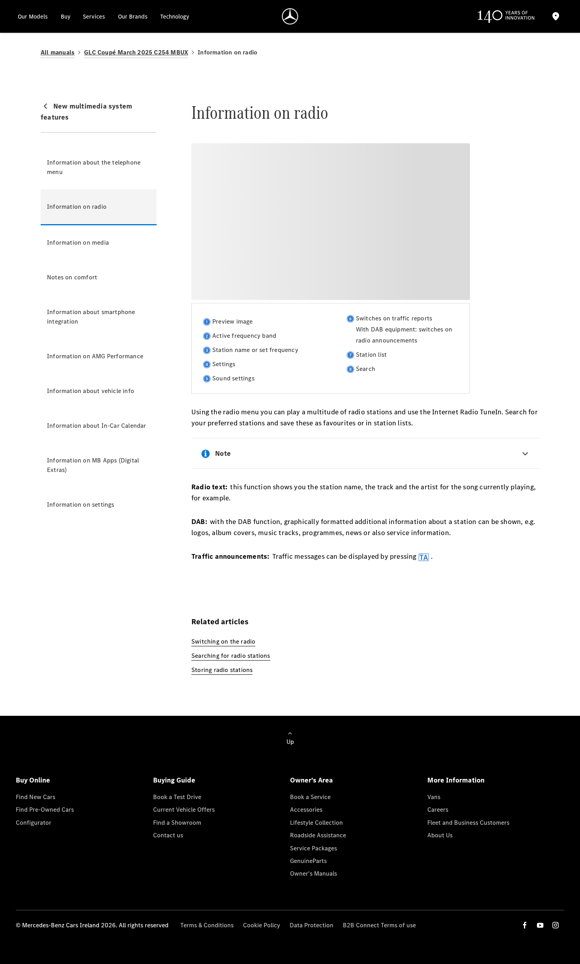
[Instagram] (555, 925)
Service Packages (313, 848)
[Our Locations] (555, 16)
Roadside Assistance (318, 835)
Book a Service (310, 797)
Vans (433, 797)
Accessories (306, 809)
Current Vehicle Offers (184, 809)
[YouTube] (540, 925)
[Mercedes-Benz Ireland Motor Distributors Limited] (290, 16)
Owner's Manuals (313, 873)
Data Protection (311, 925)
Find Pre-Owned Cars (45, 809)
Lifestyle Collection (316, 822)
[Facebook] (524, 925)
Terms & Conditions (207, 925)
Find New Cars (35, 797)
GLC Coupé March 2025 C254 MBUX (136, 52)
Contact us (168, 835)
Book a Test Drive (177, 797)
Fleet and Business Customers (468, 822)
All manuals (58, 52)
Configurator (33, 822)
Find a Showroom (177, 822)
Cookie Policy (261, 925)
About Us (440, 835)
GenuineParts (308, 861)
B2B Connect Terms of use (379, 925)
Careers (437, 809)
